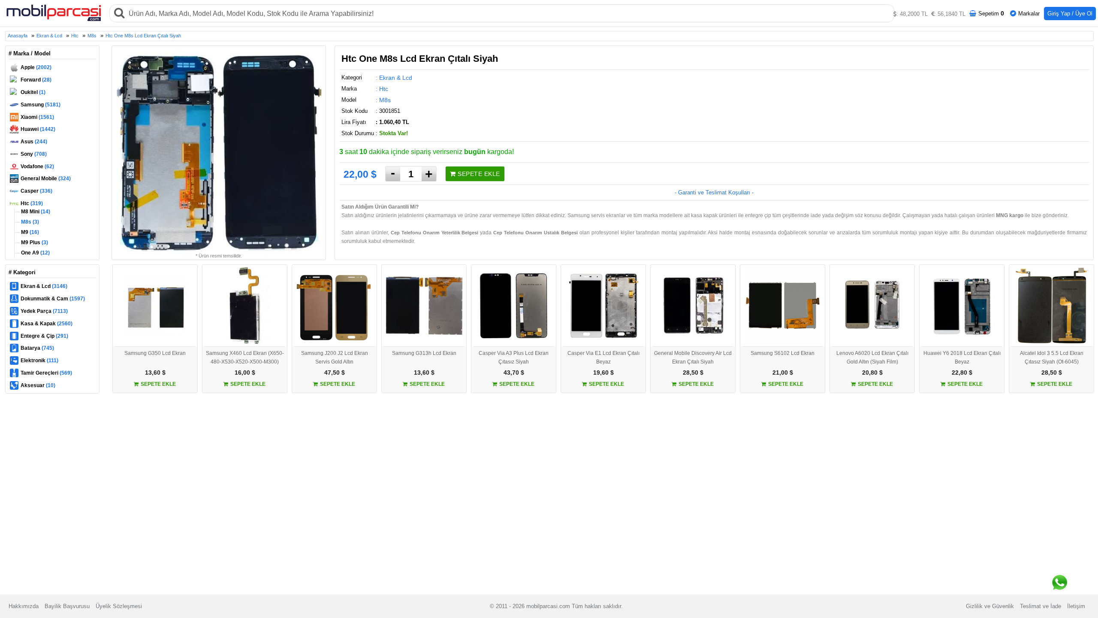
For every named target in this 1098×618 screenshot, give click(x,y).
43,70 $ (514, 372)
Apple (36, 67)
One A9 (35, 253)
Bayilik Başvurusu (67, 606)
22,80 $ (962, 372)
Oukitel (33, 92)
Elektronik (39, 360)
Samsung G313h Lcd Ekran (424, 353)
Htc (74, 35)
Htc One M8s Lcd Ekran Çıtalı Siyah (143, 35)
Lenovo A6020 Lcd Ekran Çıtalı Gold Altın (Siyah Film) (872, 357)
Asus (34, 142)
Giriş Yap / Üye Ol (1069, 13)
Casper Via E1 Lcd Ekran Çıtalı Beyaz (603, 357)
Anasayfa (17, 35)
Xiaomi (37, 117)
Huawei (38, 129)
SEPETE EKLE (478, 173)
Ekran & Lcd (49, 35)
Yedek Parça (44, 311)
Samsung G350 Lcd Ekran (155, 353)
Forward (36, 80)
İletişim (1076, 606)
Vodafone (37, 167)
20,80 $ (872, 372)
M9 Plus (34, 242)
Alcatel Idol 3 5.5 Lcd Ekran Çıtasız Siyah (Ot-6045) (1051, 357)
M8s (92, 35)
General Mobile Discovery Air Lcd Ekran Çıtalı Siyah (693, 357)
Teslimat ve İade (1040, 606)
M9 (29, 232)
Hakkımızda (24, 606)
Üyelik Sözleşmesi (119, 606)
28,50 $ (693, 372)
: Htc (382, 88)
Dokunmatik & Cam (53, 299)
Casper (36, 191)
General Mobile (46, 179)
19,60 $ (603, 372)
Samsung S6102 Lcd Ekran (782, 353)
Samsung (40, 105)
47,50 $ (334, 372)
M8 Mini (35, 212)
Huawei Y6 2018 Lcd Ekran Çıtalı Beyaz (962, 357)
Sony (34, 154)
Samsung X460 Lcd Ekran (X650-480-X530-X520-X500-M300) (245, 357)
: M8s (383, 100)
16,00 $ (245, 372)
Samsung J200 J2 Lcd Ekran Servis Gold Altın (334, 357)
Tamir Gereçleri (46, 373)
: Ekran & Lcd (394, 77)
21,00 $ (782, 372)
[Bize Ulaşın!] (1059, 580)
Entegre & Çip (44, 336)
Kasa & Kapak (46, 324)
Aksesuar (38, 385)
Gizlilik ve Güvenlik (990, 606)
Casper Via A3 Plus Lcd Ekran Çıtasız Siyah (514, 357)
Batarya (37, 348)
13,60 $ (155, 372)
